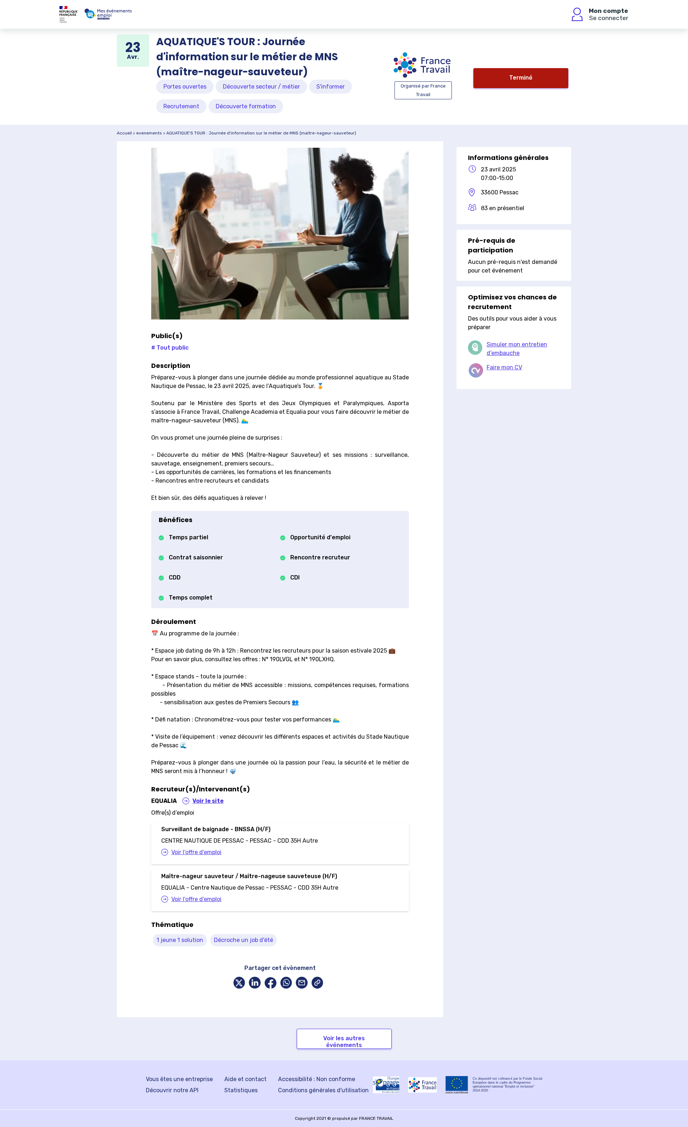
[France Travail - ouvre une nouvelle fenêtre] (422, 1085)
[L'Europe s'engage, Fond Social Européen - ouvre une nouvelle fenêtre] (386, 1084)
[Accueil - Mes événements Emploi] (108, 14)
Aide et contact (245, 1079)
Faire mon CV (504, 367)
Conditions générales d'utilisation (323, 1090)
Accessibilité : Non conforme (316, 1079)
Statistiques (241, 1090)
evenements (149, 133)
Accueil (124, 133)
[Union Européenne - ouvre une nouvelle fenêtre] (456, 1085)
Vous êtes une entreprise (179, 1079)
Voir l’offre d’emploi (196, 852)
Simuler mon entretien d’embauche (517, 348)
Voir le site (208, 800)
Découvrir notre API (172, 1090)
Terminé (520, 77)
